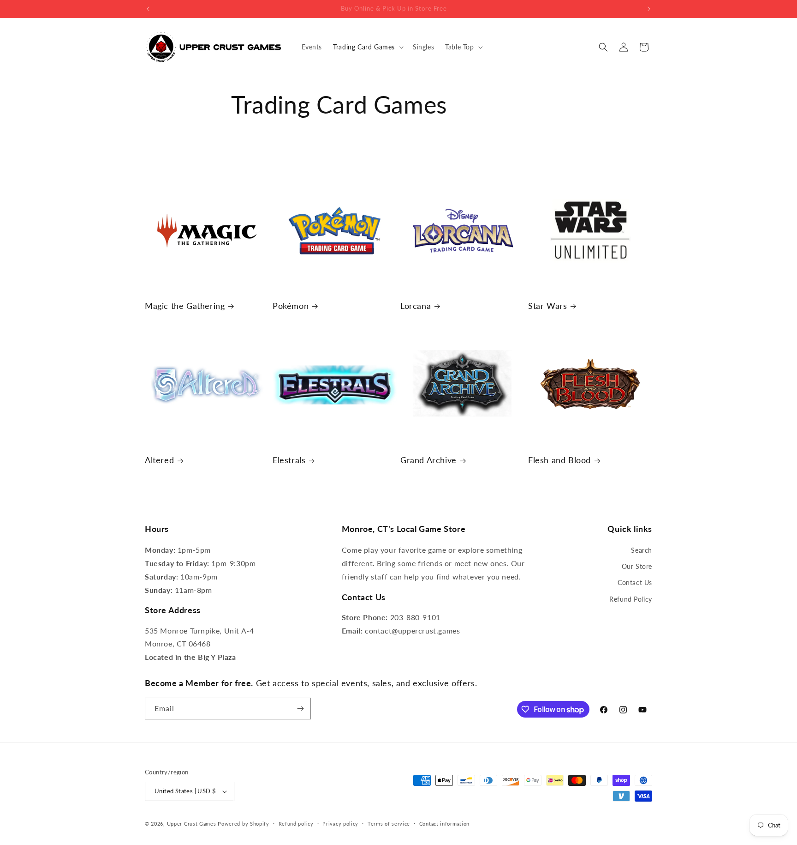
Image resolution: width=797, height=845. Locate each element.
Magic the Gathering (185, 306)
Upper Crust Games (191, 824)
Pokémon (291, 306)
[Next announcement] (649, 9)
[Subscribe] (300, 708)
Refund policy (296, 824)
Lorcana (415, 306)
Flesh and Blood (559, 460)
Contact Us (635, 582)
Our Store (637, 566)
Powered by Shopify (243, 824)
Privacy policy (340, 824)
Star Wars (547, 306)
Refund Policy (630, 599)
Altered (159, 460)
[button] (367, 47)
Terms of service (389, 824)
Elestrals (289, 460)
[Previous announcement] (148, 9)
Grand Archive (428, 460)
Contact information (444, 824)
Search (641, 550)
